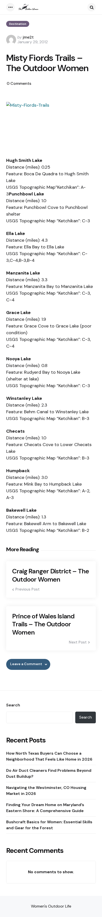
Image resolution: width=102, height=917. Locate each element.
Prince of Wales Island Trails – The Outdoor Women (43, 624)
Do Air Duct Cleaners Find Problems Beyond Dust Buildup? (48, 773)
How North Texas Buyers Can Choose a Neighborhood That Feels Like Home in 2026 (49, 756)
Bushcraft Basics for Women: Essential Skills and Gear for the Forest (49, 824)
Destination (17, 24)
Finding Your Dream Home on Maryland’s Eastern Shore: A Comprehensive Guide (45, 807)
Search (13, 705)
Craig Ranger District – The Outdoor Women (50, 575)
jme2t (28, 37)
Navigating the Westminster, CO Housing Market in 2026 (46, 790)
